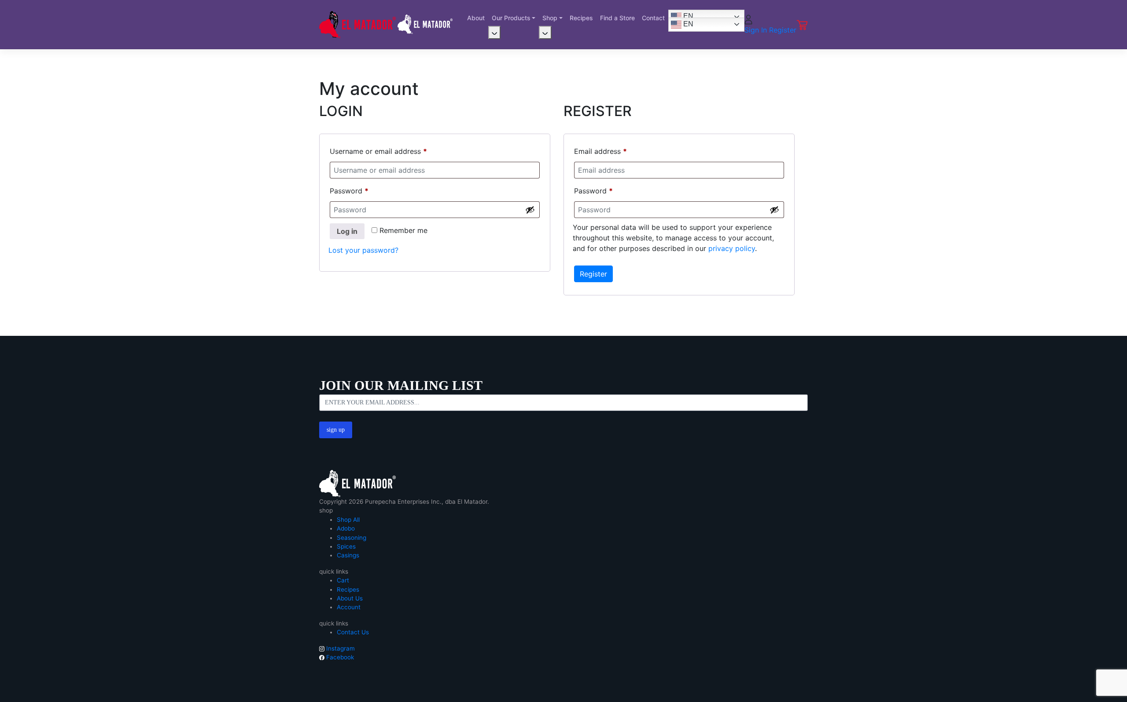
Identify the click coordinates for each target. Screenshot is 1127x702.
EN (687, 16)
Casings (348, 555)
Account (349, 607)
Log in (347, 231)
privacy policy (731, 248)
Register (782, 29)
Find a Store (617, 18)
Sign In (756, 29)
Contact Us (353, 632)
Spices (346, 546)
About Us (350, 598)
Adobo (346, 528)
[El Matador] (357, 483)
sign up (336, 429)
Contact (653, 18)
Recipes (581, 18)
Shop (549, 18)
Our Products (511, 18)
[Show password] (530, 210)
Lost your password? (363, 250)
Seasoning (351, 537)
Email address (600, 151)
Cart (343, 580)
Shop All (348, 519)
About (476, 18)
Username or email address (378, 151)
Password (349, 190)
